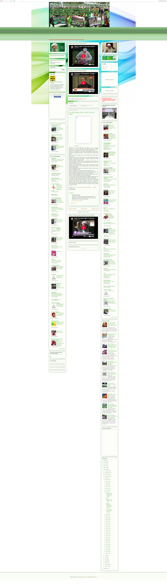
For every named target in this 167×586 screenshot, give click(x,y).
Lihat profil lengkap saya (55, 90)
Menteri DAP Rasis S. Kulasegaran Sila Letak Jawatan (60, 314)
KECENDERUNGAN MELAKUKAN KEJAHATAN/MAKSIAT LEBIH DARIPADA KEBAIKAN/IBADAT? (109, 146)
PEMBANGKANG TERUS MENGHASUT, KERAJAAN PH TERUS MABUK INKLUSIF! (57, 294)
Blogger (95, 576)
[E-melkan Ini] (69, 189)
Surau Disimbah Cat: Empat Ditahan (109, 511)
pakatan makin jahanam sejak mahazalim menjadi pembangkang (109, 275)
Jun (106, 557)
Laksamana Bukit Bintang (109, 152)
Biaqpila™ (53, 250)
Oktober (106, 474)
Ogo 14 (107, 530)
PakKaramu (53, 164)
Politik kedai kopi (55, 265)
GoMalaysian (54, 213)
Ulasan (105, 68)
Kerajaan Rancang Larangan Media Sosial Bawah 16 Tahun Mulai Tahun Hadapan (112, 137)
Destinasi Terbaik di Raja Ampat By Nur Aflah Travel (112, 201)
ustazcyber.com (107, 124)
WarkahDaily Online (108, 133)
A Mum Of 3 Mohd (55, 184)
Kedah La (106, 207)
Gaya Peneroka (107, 213)
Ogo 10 (107, 537)
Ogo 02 (107, 551)
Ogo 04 (107, 548)
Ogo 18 (107, 523)
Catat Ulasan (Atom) (85, 212)
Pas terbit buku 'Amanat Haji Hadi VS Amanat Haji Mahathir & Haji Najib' (112, 405)
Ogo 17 (107, 524)
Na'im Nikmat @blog (55, 227)
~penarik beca (54, 207)
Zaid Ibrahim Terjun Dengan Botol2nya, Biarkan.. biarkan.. (112, 241)
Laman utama (84, 208)
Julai (106, 555)
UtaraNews (53, 274)
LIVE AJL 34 (58, 251)
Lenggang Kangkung (56, 173)
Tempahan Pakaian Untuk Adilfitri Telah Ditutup (60, 147)
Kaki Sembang (107, 280)
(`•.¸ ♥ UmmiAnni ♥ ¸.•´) (56, 299)
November (107, 472)
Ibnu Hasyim (54, 194)
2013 (105, 464)
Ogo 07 (107, 542)
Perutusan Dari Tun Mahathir (56, 246)
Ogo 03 (107, 549)
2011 (105, 467)
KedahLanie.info (55, 321)
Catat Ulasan (73, 203)
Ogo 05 (107, 546)
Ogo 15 (107, 528)
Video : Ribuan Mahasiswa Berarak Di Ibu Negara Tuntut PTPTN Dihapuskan (112, 345)
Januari (106, 566)
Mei (106, 559)
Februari (107, 564)
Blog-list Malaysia (55, 311)
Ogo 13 (107, 531)
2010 (105, 469)
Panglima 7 (106, 268)
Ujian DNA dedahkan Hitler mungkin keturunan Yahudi (109, 506)
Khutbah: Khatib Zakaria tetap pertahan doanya (109, 495)
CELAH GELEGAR (107, 228)
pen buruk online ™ (108, 222)
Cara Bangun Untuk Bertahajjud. (110, 269)
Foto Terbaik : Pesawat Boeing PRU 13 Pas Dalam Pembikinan (112, 363)
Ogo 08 (107, 540)
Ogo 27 (107, 486)
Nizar (105, 247)
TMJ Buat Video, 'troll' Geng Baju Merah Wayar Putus (112, 302)
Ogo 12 (107, 533)
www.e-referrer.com (83, 248)
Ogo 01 (107, 553)
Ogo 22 (107, 515)
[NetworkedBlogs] (57, 94)
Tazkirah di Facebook (55, 174)
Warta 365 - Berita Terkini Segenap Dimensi (56, 340)
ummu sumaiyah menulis (109, 286)
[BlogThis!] (70, 189)
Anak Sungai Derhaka (56, 197)
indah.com (106, 183)
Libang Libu (106, 238)
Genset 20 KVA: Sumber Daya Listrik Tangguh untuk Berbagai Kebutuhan (57, 209)
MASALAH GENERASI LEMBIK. (58, 230)
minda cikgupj (107, 142)
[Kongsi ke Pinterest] (74, 189)
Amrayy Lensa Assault (56, 283)
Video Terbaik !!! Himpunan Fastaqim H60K (112, 384)
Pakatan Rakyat (107, 289)
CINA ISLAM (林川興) (108, 167)
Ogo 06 (107, 544)
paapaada (53, 330)
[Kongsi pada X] (72, 189)
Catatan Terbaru (72, 208)
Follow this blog (57, 96)
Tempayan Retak (107, 308)
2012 (105, 465)
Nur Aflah (106, 198)
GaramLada (53, 292)
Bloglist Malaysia (55, 178)
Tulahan (53, 259)
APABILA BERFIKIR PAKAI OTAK (59, 166)
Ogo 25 (107, 490)
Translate (91, 105)
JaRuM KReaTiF (55, 145)
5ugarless (85, 576)
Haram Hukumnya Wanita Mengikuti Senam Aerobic (59, 267)
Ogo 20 (107, 519)
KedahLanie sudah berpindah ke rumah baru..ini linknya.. (60, 323)
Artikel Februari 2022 (55, 215)
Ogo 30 (107, 481)
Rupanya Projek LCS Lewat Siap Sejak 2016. (59, 220)
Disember (107, 470)
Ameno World (54, 218)
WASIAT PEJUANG (55, 303)
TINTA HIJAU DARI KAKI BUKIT (56, 82)
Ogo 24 (107, 491)
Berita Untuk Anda (108, 259)
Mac (106, 562)
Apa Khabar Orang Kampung (108, 162)
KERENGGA (54, 158)
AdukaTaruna (54, 236)
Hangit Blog (106, 253)
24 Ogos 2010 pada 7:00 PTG (77, 200)
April (106, 560)
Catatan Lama (95, 208)
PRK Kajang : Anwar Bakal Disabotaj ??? (112, 395)
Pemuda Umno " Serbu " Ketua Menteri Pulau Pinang (112, 351)
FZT (104, 273)
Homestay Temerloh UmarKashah (55, 125)
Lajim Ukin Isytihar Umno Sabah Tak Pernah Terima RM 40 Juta (112, 324)
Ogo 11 (107, 535)
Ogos (106, 477)
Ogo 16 (107, 526)
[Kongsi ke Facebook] (73, 189)
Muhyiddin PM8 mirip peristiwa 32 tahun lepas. (59, 239)
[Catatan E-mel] (94, 187)
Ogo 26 (107, 488)
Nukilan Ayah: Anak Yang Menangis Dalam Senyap (112, 154)
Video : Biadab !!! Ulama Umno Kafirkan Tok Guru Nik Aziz (112, 373)
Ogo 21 (107, 517)
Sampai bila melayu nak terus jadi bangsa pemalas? (60, 276)
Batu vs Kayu (54, 245)
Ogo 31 (107, 479)
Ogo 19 (107, 521)
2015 (105, 460)
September (107, 476)
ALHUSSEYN (111, 290)
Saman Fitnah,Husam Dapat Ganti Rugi (109, 500)
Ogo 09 (107, 539)
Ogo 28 (107, 484)
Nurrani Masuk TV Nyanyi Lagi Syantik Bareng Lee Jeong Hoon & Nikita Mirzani (60, 343)
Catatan (105, 66)
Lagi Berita (106, 189)
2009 (105, 568)
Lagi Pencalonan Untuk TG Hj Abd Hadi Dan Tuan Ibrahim (112, 416)
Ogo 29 (107, 483)
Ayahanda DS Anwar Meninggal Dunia (112, 334)
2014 (105, 462)
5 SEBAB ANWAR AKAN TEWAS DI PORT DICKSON (59, 305)
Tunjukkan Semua (62, 348)
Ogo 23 (107, 514)
